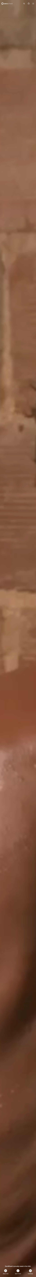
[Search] (24, 3)
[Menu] (33, 4)
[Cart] (28, 3)
